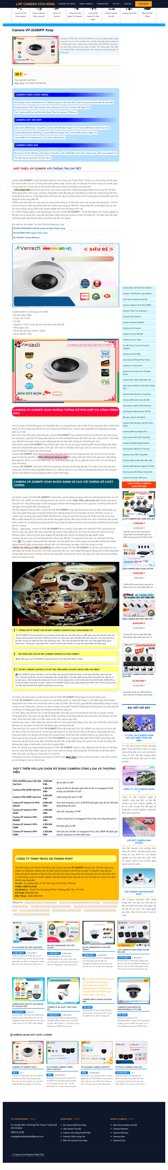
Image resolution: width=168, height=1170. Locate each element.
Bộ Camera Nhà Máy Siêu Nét (138, 619)
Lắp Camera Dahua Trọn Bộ (125, 1125)
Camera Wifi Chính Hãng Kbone (27, 137)
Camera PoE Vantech (132, 317)
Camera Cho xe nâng (132, 340)
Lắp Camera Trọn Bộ (72, 1129)
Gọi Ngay (143, 4)
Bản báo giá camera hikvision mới (49, 107)
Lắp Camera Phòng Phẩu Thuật (136, 360)
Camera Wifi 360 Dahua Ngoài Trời (61, 128)
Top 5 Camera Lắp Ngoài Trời (77, 107)
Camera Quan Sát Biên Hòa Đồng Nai (40, 903)
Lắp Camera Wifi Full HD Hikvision (137, 406)
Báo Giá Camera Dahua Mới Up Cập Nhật (95, 102)
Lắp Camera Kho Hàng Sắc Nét (139, 519)
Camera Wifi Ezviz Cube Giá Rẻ (136, 400)
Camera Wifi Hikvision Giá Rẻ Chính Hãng (138, 424)
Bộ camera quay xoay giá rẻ (138, 569)
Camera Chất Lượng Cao (74, 1136)
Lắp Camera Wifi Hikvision (54, 137)
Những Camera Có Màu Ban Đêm (62, 102)
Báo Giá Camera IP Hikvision (65, 112)
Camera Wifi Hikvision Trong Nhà (136, 394)
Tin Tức (116, 4)
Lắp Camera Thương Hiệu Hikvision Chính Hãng (79, 903)
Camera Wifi (102, 4)
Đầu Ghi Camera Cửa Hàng (75, 1140)
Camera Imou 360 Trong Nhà (135, 455)
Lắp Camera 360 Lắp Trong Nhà (136, 437)
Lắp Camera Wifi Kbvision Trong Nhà (29, 128)
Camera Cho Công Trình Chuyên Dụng (136, 372)
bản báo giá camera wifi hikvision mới (30, 102)
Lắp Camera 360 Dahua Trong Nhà (137, 472)
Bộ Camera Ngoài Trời (107, 153)
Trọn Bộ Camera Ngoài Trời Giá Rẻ (34, 910)
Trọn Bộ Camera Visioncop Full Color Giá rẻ (32, 158)
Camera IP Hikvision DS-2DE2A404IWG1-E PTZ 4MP (129, 1008)
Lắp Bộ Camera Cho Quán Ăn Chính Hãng (31, 914)
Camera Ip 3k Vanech (132, 328)
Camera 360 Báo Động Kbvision (136, 443)
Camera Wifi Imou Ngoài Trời (135, 431)
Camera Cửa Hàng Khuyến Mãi (76, 1133)
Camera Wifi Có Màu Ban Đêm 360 (137, 460)
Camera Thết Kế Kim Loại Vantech (137, 293)
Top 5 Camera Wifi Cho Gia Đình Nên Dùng (32, 112)
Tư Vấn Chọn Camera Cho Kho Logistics (136, 346)
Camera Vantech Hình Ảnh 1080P (137, 305)
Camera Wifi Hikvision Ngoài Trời (83, 133)
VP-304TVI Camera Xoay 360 (128, 1067)
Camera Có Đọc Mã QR (133, 334)
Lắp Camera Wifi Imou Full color (136, 449)
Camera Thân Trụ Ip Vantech (135, 311)
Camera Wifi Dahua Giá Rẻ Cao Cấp (93, 128)
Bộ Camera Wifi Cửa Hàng (74, 1125)
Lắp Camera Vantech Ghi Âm (135, 299)
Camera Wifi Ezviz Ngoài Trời (55, 133)
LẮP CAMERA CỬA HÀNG (35, 4)
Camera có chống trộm (132, 365)
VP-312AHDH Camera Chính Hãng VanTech (59, 1068)
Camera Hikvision (120, 1133)
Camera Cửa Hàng (66, 4)
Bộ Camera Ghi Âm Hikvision (26, 153)
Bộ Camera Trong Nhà (50, 153)
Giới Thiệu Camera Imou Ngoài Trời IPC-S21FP (51, 906)
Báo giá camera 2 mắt (23, 107)
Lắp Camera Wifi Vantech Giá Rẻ (136, 411)
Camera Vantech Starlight (133, 322)
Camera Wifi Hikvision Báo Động (27, 133)
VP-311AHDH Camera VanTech (95, 1067)
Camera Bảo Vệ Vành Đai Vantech (137, 288)
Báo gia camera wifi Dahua (134, 417)
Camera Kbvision (120, 1129)
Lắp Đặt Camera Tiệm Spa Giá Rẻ (66, 910)
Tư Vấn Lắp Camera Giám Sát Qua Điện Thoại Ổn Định (139, 738)
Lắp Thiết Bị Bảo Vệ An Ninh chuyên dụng (78, 153)
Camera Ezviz (119, 1140)
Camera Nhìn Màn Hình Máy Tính (137, 380)
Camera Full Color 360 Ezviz (135, 478)
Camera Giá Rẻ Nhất (131, 354)
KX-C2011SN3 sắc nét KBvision (27, 947)
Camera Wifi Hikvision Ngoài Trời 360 (138, 466)
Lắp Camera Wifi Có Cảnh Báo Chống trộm (139, 387)
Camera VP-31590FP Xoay (32, 30)
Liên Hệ (127, 4)
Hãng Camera (86, 4)
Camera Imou (119, 1136)
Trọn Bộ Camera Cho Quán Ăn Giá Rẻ (100, 910)
